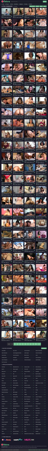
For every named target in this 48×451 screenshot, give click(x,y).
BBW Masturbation (7, 415)
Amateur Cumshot (29, 385)
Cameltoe (3, 184)
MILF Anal (18, 408)
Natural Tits (32, 162)
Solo (25, 106)
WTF (29, 426)
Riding (37, 17)
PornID (38, 27)
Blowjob (40, 17)
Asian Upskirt (18, 394)
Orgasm (7, 417)
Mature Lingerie (18, 369)
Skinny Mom (18, 422)
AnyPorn (3, 306)
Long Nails (29, 422)
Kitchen (7, 426)
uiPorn (15, 328)
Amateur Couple (29, 366)
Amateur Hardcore (7, 401)
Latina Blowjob (26, 357)
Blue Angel (3, 273)
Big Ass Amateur (29, 410)
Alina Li (3, 195)
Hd (20, 73)
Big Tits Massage (18, 385)
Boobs (29, 389)
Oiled (40, 417)
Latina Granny (4, 355)
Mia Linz (38, 251)
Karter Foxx (15, 117)
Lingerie (10, 95)
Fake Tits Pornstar (18, 431)
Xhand (15, 172)
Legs (40, 387)
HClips (38, 261)
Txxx (37, 250)
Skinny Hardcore (40, 366)
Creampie (41, 229)
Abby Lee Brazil (27, 173)
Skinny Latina (15, 359)
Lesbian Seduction (40, 369)
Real (18, 419)
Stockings (7, 366)
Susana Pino (38, 106)
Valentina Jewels (18, 173)
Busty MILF (7, 385)
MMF (40, 385)
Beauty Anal (7, 371)
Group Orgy (29, 380)
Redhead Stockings (7, 392)
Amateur (3, 17)
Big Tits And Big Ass (29, 396)
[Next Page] (39, 344)
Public (43, 195)
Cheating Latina (4, 357)
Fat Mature (18, 401)
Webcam (38, 39)
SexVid (15, 228)
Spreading (40, 371)
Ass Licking (29, 403)
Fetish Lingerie (18, 417)
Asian (5, 95)
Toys (44, 151)
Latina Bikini (3, 350)
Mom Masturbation (29, 401)
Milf (4, 117)
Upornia (26, 72)
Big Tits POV (40, 410)
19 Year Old (29, 369)
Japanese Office (18, 433)
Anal (14, 28)
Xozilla (3, 339)
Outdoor (40, 380)
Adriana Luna (9, 251)
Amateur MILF (18, 415)
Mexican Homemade (39, 350)
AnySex (38, 61)
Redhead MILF (40, 433)
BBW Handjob (18, 392)
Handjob (26, 17)
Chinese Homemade (27, 359)
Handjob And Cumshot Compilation (29, 433)
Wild (18, 389)
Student (20, 162)
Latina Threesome (4, 359)
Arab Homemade (27, 350)
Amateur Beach (40, 403)
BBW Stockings (40, 422)
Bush (40, 392)
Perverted (7, 373)
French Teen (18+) (29, 424)
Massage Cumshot (7, 408)
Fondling (7, 396)
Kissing (15, 39)
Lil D (14, 173)
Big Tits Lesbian (40, 373)
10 (35, 344)
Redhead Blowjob (40, 424)
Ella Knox (38, 173)
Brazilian (31, 28)
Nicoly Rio (26, 340)
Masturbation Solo (18, 366)
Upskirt (21, 17)
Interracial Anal (7, 424)
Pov (28, 17)
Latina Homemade (16, 355)
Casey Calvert (4, 251)
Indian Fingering (7, 410)
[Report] (11, 16)
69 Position (18, 424)
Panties (19, 17)
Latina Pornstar (38, 359)
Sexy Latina (15, 350)
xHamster (3, 61)
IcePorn (15, 72)
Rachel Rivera (38, 95)
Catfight (29, 394)
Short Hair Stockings (29, 387)
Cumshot (9, 84)
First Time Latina (4, 362)
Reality (38, 73)
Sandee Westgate (16, 240)
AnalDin (15, 83)
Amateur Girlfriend (29, 371)
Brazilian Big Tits (18, 426)
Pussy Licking (18, 39)
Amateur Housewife (7, 422)
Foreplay (40, 431)
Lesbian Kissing (18, 403)
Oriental (7, 378)
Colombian (5, 340)
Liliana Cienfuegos (16, 229)
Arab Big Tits (40, 408)
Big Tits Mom (18, 380)
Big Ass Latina (26, 355)
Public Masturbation (7, 389)
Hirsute (40, 426)
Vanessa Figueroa (39, 340)
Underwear (15, 17)
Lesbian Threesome (40, 396)
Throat (7, 419)
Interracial (17, 84)
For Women (7, 403)
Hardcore (43, 17)
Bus (18, 373)
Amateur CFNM (18, 396)
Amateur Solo (7, 387)
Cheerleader (29, 408)
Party (28, 240)
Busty (31, 173)
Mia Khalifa (20, 240)
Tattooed (40, 401)
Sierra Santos (27, 28)
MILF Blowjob (29, 417)
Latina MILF (15, 357)
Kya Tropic (26, 318)
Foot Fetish (41, 117)
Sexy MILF (18, 371)
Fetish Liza (7, 273)
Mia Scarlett (38, 28)
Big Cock (6, 195)
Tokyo (7, 431)
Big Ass (17, 28)
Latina (6, 17)
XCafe (3, 16)
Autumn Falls (4, 329)
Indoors (18, 378)
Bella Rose (38, 151)
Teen (22, 73)
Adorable (7, 433)
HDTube (3, 105)
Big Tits (20, 28)
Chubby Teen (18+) (29, 415)
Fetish (32, 73)
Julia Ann (3, 106)
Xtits (14, 27)
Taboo (40, 378)
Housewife (9, 17)
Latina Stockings (38, 357)
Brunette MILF (40, 419)
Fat (29, 373)
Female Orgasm (29, 419)
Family (29, 431)
